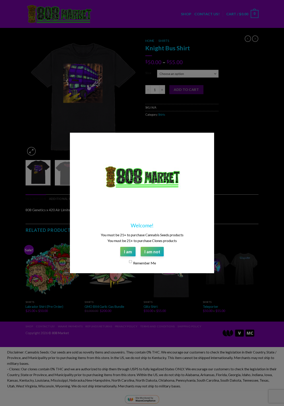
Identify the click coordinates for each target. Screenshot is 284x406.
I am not (152, 251)
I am (128, 251)
